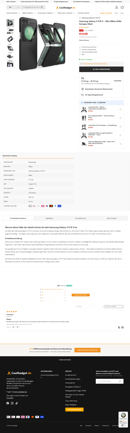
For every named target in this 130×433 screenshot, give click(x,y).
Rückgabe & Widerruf (73, 387)
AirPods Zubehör (84, 13)
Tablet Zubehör (27, 13)
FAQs (116, 13)
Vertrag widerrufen (74, 409)
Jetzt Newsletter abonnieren (87, 350)
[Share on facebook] (119, 327)
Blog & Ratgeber (71, 405)
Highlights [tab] (49, 218)
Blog (122, 13)
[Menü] (127, 413)
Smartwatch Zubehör (45, 13)
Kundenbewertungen (72, 379)
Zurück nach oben (65, 360)
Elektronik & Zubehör (65, 13)
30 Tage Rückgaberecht (61, 1)
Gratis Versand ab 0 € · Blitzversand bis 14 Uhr (34, 1)
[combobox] (25, 7)
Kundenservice (70, 375)
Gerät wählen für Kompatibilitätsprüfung (95, 63)
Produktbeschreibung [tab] (18, 218)
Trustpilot (9, 398)
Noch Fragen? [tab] (112, 218)
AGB (81, 425)
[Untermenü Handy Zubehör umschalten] (19, 13)
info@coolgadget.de (20, 392)
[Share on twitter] (123, 327)
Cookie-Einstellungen (118, 425)
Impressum (88, 425)
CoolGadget (14, 425)
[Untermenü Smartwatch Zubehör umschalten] (54, 13)
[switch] (123, 425)
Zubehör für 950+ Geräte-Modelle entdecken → (109, 1)
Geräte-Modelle (106, 13)
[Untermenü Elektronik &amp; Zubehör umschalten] (74, 13)
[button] (122, 7)
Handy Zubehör (11, 13)
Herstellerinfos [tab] (80, 218)
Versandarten (70, 383)
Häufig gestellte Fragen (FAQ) (75, 391)
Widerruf (96, 425)
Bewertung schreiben (81, 295)
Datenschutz (105, 425)
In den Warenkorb (101, 69)
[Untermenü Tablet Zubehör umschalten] (34, 13)
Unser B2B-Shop (71, 401)
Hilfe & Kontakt (11, 1)
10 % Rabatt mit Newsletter (81, 1)
